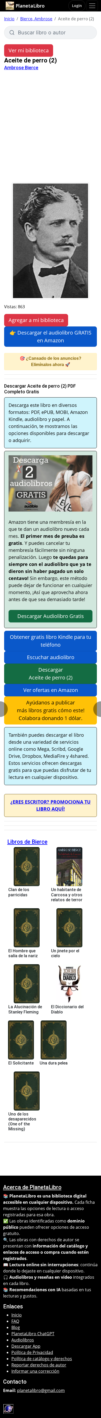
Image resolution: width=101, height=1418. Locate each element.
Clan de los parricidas (18, 892)
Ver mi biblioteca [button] (29, 50)
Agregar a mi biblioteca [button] (36, 320)
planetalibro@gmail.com (41, 1390)
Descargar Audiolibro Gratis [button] (50, 616)
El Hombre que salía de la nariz (23, 953)
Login (77, 5)
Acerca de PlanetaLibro (32, 1187)
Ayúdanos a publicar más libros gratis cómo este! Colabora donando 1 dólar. (50, 710)
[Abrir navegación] (92, 6)
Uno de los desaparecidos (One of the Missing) (22, 1122)
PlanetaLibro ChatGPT (32, 1334)
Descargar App (25, 1346)
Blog (15, 1327)
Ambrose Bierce (21, 67)
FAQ (15, 1321)
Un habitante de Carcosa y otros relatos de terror (66, 894)
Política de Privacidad (32, 1352)
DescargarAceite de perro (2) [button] (51, 673)
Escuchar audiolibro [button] (50, 657)
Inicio (9, 19)
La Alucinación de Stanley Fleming (25, 1009)
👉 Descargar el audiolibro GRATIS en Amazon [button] (50, 336)
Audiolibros (22, 1340)
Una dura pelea (54, 1063)
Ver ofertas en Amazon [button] (50, 690)
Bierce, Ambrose (36, 19)
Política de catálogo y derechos (41, 1359)
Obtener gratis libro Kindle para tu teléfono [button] (50, 640)
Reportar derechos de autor (38, 1365)
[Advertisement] (50, 129)
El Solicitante (21, 1063)
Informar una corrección (35, 1371)
